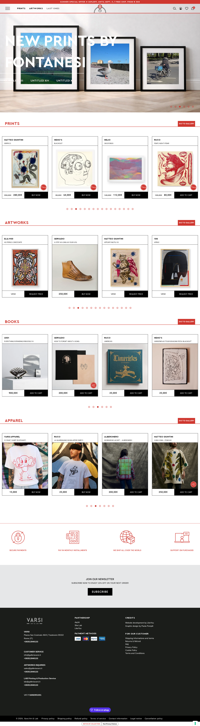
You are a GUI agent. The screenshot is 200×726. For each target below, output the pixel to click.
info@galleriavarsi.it (32, 655)
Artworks (36, 8)
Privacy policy (48, 718)
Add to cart (154, 195)
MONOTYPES (41, 70)
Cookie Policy (131, 650)
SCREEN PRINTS (15, 70)
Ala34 (77, 622)
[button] (171, 106)
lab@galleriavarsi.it (32, 682)
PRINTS (30, 51)
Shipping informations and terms (139, 638)
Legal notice (136, 718)
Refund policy (81, 718)
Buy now (54, 195)
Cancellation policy (154, 718)
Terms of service (98, 718)
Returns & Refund (133, 641)
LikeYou (78, 628)
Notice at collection (91, 724)
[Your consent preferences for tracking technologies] (195, 723)
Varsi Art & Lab (31, 718)
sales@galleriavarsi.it (33, 668)
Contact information (118, 718)
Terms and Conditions (134, 653)
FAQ (127, 644)
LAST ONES (53, 8)
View (81, 294)
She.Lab (78, 625)
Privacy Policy (131, 647)
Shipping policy (64, 718)
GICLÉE (62, 70)
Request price (104, 294)
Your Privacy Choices (110, 724)
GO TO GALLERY (186, 421)
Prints (21, 8)
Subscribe (100, 591)
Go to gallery (186, 124)
